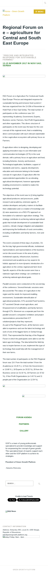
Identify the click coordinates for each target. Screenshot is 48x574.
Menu (41, 11)
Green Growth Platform (24, 570)
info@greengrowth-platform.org (15, 535)
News (13, 511)
